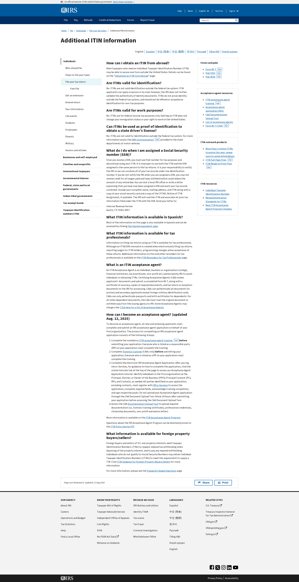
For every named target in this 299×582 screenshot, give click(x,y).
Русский (201, 51)
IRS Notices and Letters (145, 505)
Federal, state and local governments (76, 187)
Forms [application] (130, 20)
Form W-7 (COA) (217, 125)
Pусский (173, 530)
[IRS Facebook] (212, 566)
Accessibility (231, 578)
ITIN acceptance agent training (158, 340)
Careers (65, 511)
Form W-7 (213, 69)
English (202, 10)
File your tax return (98, 30)
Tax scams (138, 518)
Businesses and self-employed (80, 157)
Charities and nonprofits (76, 164)
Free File (74, 88)
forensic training (132, 351)
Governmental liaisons (76, 178)
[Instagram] (223, 566)
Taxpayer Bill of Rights (109, 505)
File (71, 30)
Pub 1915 (213, 73)
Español (150, 51)
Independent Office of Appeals (113, 518)
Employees (71, 129)
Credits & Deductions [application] (110, 20)
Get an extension (74, 95)
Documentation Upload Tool (143, 404)
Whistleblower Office (144, 536)
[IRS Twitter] (217, 566)
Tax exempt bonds (73, 203)
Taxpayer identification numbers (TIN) (76, 211)
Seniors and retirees (76, 150)
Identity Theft (140, 511)
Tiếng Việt (214, 51)
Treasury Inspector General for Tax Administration (220, 513)
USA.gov (210, 521)
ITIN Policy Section (121, 426)
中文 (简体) (163, 51)
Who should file (73, 68)
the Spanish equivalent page (143, 226)
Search (236, 20)
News (190, 10)
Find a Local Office (70, 536)
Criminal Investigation (145, 530)
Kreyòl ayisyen (229, 51)
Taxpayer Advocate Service (111, 511)
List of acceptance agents (219, 122)
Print (225, 482)
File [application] (66, 20)
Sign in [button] (232, 10)
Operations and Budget (73, 518)
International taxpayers (76, 171)
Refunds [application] (88, 20)
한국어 (191, 51)
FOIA (99, 530)
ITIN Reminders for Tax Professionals (161, 257)
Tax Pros (219, 10)
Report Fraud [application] (147, 20)
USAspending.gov (215, 528)
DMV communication (145, 139)
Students (70, 122)
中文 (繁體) (178, 51)
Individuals (81, 30)
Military (69, 143)
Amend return (72, 102)
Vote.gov (210, 534)
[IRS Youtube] (235, 566)
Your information (74, 109)
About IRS (66, 505)
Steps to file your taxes (77, 75)
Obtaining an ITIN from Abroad (131, 75)
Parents (69, 136)
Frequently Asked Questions (161, 470)
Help (180, 10)
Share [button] (205, 482)
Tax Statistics (68, 524)
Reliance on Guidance (108, 542)
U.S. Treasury (212, 505)
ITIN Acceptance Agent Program (163, 417)
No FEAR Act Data (106, 536)
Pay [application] (76, 20)
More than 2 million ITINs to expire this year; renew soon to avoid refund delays (220, 152)
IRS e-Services (160, 385)
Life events (71, 116)
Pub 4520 (213, 76)
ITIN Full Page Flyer (219, 160)
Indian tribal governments (78, 196)
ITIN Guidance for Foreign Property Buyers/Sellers (143, 461)
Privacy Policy (215, 578)
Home (64, 30)
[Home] (69, 8)
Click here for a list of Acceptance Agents (142, 307)
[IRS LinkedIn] (229, 566)
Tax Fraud (138, 524)
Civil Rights (103, 524)
